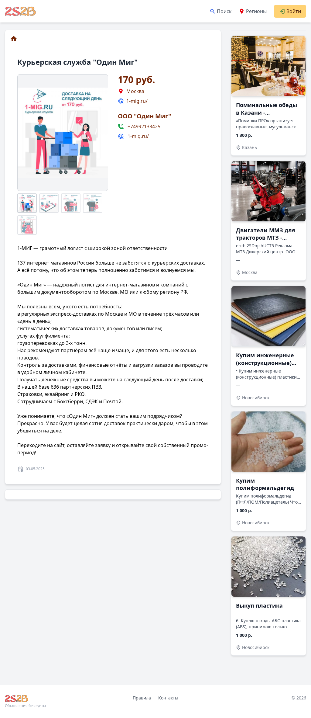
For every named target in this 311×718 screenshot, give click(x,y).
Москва (135, 91)
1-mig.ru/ (137, 101)
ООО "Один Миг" (144, 116)
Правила (142, 698)
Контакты (168, 698)
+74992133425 (144, 126)
